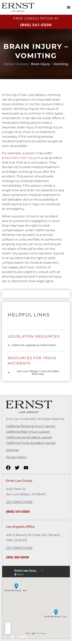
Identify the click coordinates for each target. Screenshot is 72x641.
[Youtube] (26, 467)
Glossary (22, 64)
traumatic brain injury (20, 158)
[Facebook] (8, 467)
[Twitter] (17, 467)
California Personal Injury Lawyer (30, 426)
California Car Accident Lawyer (29, 437)
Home (8, 64)
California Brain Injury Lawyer (28, 432)
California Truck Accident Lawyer (31, 443)
